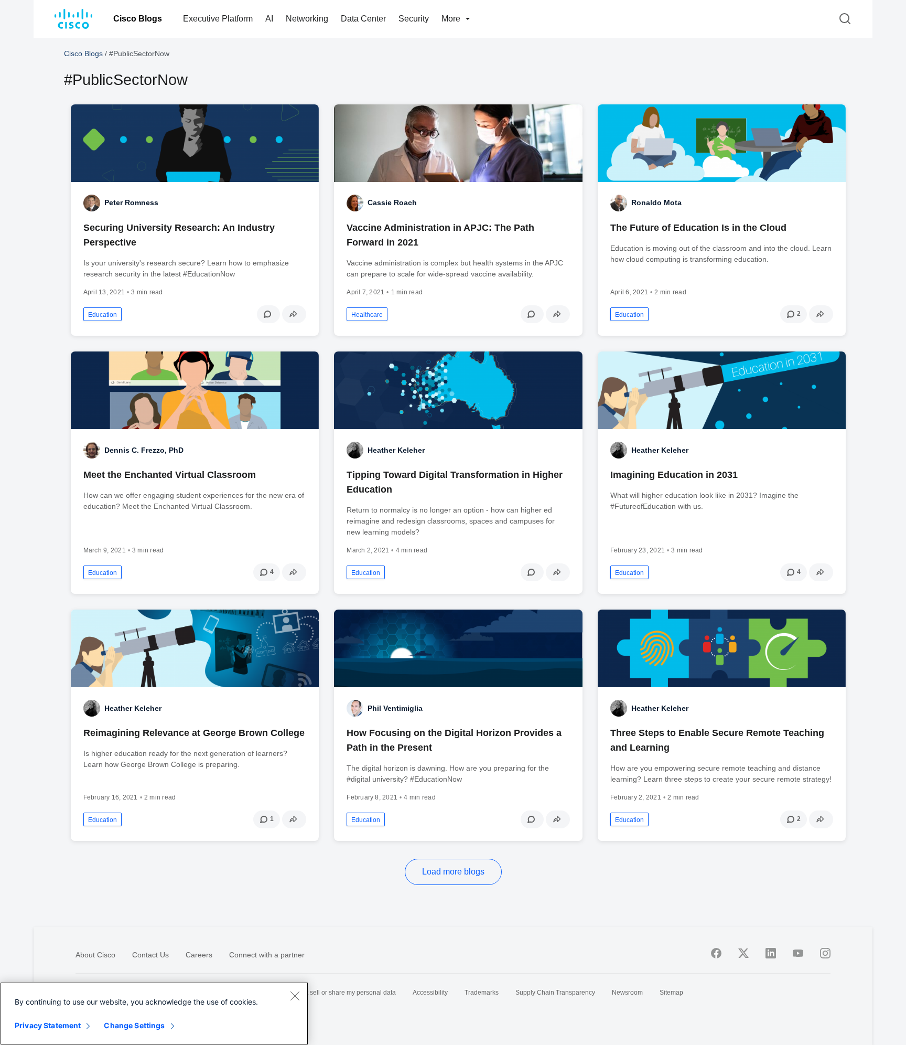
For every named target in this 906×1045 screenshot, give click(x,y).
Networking (307, 18)
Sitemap (671, 992)
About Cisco (95, 955)
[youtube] (798, 953)
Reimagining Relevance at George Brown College (194, 733)
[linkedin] (770, 953)
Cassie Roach (392, 202)
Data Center (363, 18)
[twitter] (743, 953)
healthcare (367, 315)
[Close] (294, 995)
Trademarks (482, 992)
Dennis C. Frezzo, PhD (144, 450)
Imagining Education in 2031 (674, 475)
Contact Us (150, 955)
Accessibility (430, 992)
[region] (154, 1013)
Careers (199, 955)
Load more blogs (453, 871)
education (102, 315)
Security (413, 18)
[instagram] (825, 953)
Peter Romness (131, 202)
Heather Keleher (396, 450)
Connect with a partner (267, 955)
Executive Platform (218, 18)
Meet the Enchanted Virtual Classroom (169, 475)
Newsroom (627, 992)
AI (269, 18)
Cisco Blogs (137, 18)
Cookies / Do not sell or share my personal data (328, 992)
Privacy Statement (48, 1025)
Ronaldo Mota (656, 202)
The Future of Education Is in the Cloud (698, 227)
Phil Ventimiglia (395, 708)
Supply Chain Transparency (555, 992)
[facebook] (716, 953)
